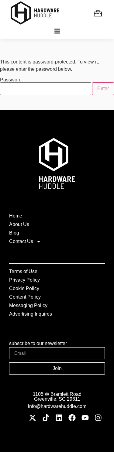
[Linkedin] (58, 417)
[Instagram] (98, 417)
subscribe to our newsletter (38, 343)
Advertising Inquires (30, 314)
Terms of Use (23, 271)
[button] (57, 31)
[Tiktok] (45, 417)
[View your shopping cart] (98, 13)
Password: (11, 79)
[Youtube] (85, 417)
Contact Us (21, 241)
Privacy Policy (24, 279)
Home (15, 215)
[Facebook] (71, 417)
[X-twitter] (32, 417)
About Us (19, 224)
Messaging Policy (28, 305)
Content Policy (25, 297)
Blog (14, 232)
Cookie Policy (24, 288)
